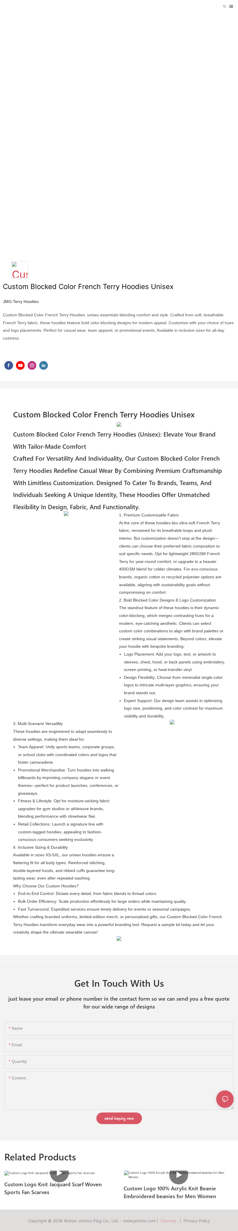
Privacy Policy (196, 1220)
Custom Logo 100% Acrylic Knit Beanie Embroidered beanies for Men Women (170, 1192)
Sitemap (169, 1220)
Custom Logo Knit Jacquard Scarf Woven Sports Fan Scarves (53, 1188)
